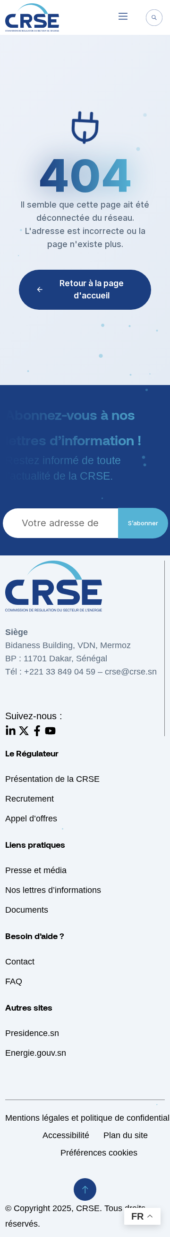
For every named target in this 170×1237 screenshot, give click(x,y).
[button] (123, 17)
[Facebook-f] (37, 730)
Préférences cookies (98, 1152)
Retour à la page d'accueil (92, 289)
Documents (26, 910)
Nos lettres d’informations (53, 890)
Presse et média (36, 870)
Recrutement (29, 798)
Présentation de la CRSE (52, 779)
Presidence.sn (32, 1033)
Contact (19, 961)
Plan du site (125, 1135)
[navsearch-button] (153, 18)
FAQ (13, 981)
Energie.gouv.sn (35, 1053)
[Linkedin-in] (10, 730)
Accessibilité (65, 1135)
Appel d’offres (31, 818)
